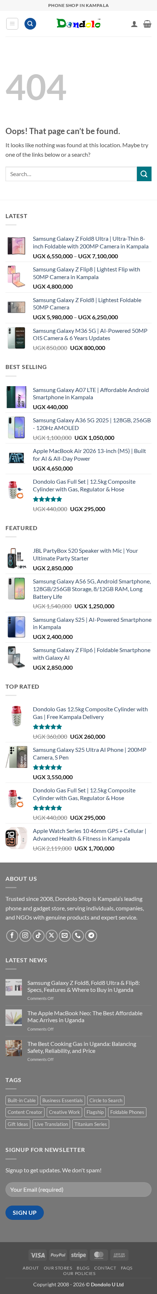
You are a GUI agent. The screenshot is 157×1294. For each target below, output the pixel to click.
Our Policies (79, 1273)
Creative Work (64, 1112)
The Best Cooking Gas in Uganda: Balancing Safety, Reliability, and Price (81, 1047)
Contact (105, 1268)
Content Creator (25, 1112)
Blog (83, 1268)
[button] (12, 24)
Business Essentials (62, 1100)
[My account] (134, 24)
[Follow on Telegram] (91, 936)
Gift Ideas (18, 1124)
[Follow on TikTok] (38, 936)
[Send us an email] (65, 936)
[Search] (30, 24)
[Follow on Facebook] (12, 936)
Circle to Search (105, 1100)
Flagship (95, 1112)
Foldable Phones (127, 1112)
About (31, 1268)
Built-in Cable (22, 1100)
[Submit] (144, 174)
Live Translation (51, 1124)
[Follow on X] (52, 936)
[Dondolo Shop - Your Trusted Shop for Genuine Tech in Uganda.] (79, 24)
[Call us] (78, 936)
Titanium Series (90, 1124)
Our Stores (58, 1268)
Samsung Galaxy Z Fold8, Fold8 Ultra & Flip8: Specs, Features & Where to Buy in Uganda (83, 986)
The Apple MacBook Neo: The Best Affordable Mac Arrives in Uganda (84, 1016)
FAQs (127, 1268)
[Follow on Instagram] (25, 936)
